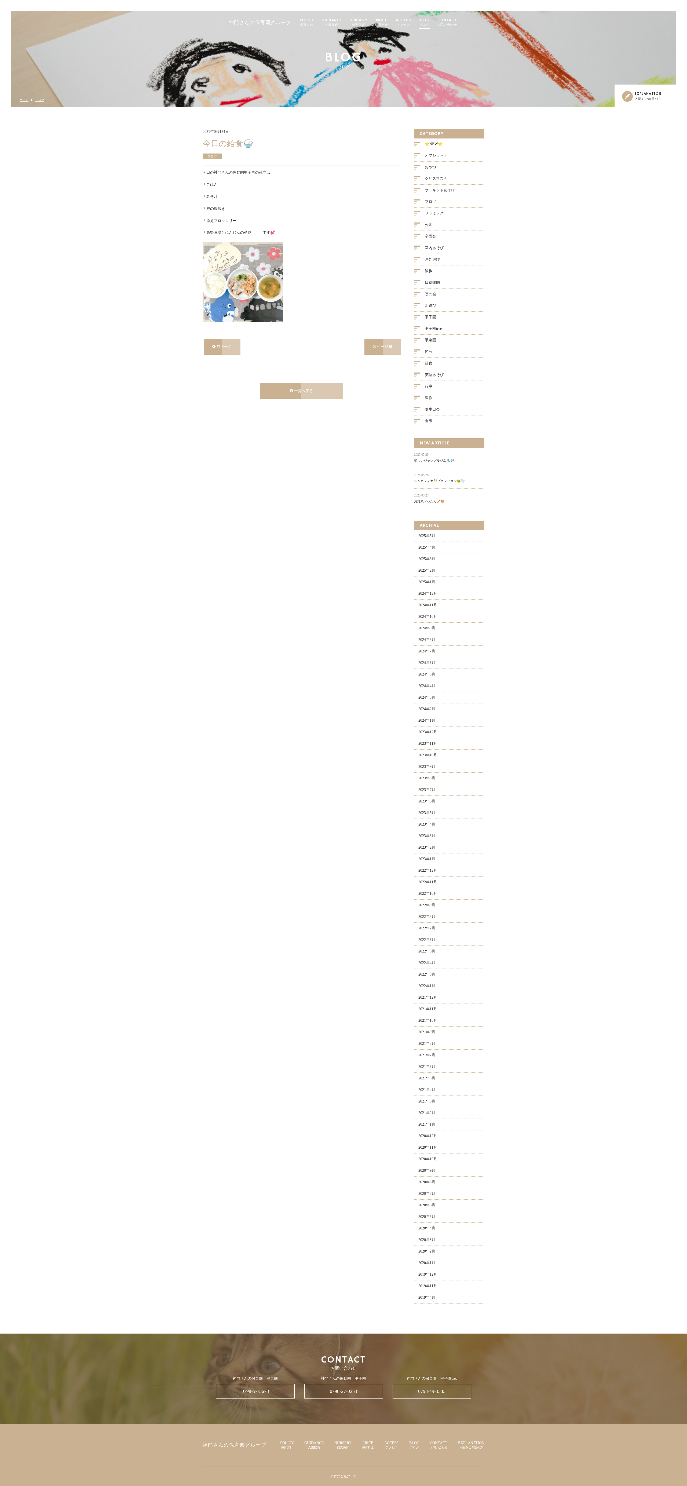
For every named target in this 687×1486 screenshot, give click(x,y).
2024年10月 (427, 617)
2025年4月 (426, 547)
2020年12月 (427, 1136)
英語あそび (434, 375)
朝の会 (430, 294)
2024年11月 (427, 605)
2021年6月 (426, 1067)
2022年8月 (426, 917)
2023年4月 (426, 824)
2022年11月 (427, 882)
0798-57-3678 (255, 1391)
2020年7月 (426, 1194)
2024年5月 (426, 674)
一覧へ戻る (303, 391)
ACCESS (403, 22)
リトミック (434, 213)
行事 (428, 386)
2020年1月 (426, 1263)
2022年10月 (427, 894)
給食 (428, 363)
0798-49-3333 (431, 1391)
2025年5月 (426, 536)
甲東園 (430, 340)
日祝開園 (432, 282)
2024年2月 (426, 709)
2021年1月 (426, 1124)
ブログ (39, 99)
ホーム (24, 99)
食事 (428, 421)
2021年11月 (427, 1009)
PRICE (381, 22)
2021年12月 (427, 997)
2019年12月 (427, 1274)
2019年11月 (427, 1286)
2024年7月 (426, 651)
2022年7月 (426, 928)
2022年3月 (426, 974)
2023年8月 (426, 778)
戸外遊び (432, 259)
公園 (428, 225)
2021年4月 (426, 1090)
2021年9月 (426, 1032)
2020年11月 (427, 1147)
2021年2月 (426, 1113)
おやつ (430, 167)
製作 (428, 398)
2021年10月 (427, 1020)
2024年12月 (427, 594)
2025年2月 (426, 570)
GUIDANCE (331, 22)
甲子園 (430, 317)
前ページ (223, 347)
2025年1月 (426, 582)
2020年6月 (426, 1205)
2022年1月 (426, 986)
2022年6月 (426, 940)
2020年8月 (426, 1182)
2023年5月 (426, 813)
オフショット (436, 156)
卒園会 (430, 236)
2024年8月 (426, 640)
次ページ (381, 347)
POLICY (307, 22)
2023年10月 (427, 755)
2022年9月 (426, 905)
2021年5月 (426, 1078)
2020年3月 (426, 1240)
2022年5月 (426, 951)
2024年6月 (426, 663)
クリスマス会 (436, 179)
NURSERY (358, 22)
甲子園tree (433, 329)
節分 (428, 352)
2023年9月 (426, 767)
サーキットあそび (440, 190)
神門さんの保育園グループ (260, 23)
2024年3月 (426, 697)
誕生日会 (432, 409)
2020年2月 (426, 1251)
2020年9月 (426, 1171)
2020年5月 (426, 1217)
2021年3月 (426, 1101)
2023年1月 (426, 859)
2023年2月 (426, 847)
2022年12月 (427, 870)
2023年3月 (426, 836)
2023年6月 (426, 801)
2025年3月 (426, 559)
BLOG (424, 22)
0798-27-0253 (343, 1391)
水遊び (430, 306)
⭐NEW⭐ (434, 144)
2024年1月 (426, 720)
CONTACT (447, 22)
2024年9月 (426, 628)
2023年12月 (427, 732)
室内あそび (434, 248)
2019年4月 (426, 1297)
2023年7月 (426, 790)
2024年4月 (426, 686)
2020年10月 (427, 1159)
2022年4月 (426, 963)
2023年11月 (427, 744)
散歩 (428, 271)
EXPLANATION (471, 1445)
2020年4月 (426, 1228)
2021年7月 (426, 1055)
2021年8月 (426, 1044)
